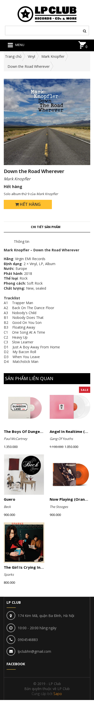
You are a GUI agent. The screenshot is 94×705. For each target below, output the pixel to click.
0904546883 (28, 639)
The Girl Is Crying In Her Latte (32, 567)
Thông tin (21, 241)
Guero (9, 499)
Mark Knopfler (52, 56)
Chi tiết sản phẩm (45, 227)
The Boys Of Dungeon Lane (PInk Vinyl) (40, 431)
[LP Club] (47, 13)
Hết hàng (30, 204)
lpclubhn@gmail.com (34, 651)
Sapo (57, 693)
